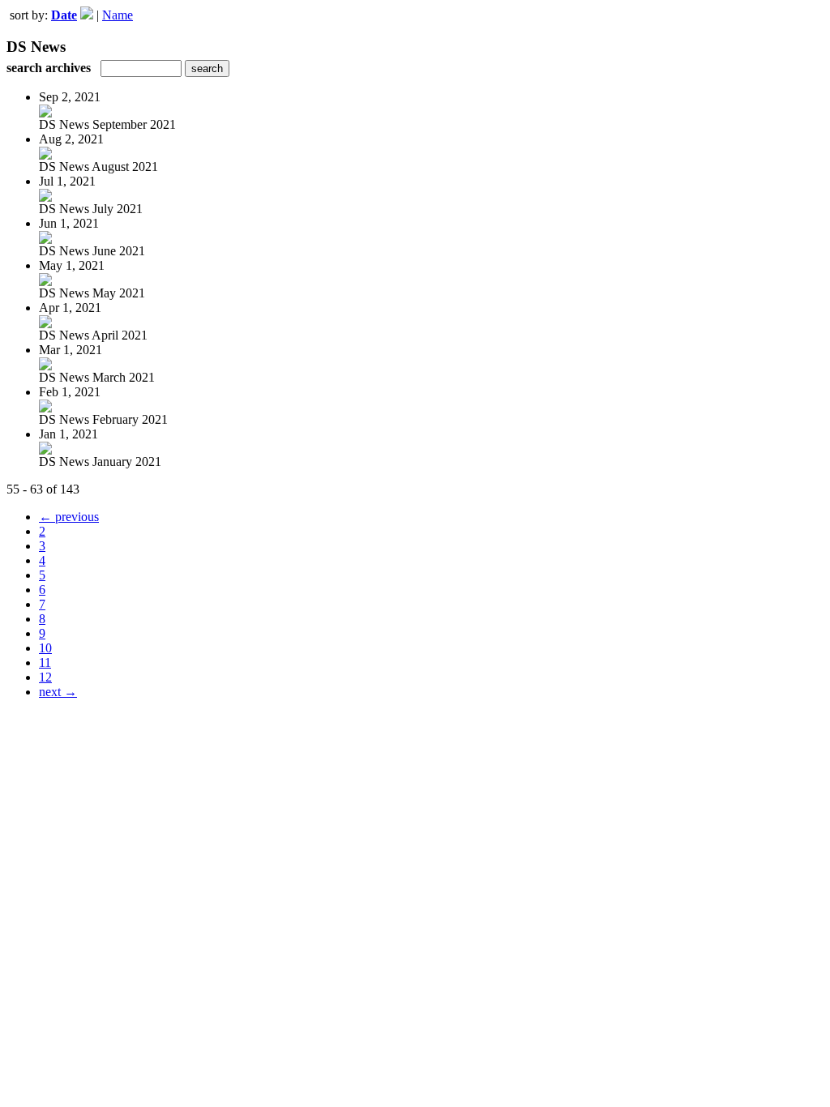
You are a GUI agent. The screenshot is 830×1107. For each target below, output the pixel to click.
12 (45, 677)
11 (45, 662)
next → (58, 692)
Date (64, 15)
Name (117, 15)
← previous (69, 517)
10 (45, 648)
